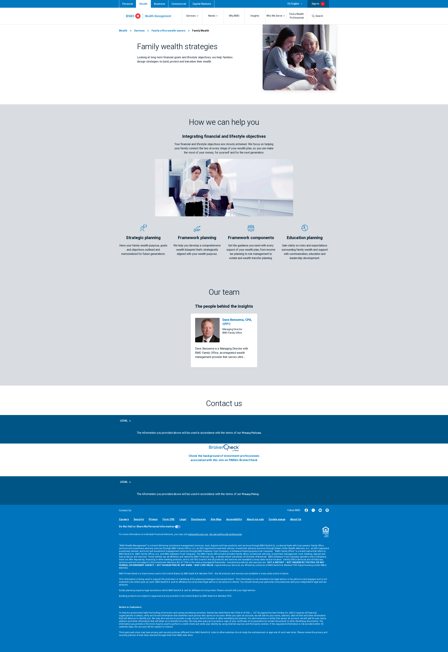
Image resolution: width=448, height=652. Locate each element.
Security (139, 519)
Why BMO (234, 16)
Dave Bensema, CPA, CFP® (237, 322)
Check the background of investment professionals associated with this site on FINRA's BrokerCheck (224, 458)
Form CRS (169, 519)
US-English (293, 4)
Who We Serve (274, 16)
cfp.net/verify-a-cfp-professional (225, 534)
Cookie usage (277, 519)
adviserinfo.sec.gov (198, 534)
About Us (295, 519)
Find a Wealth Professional (296, 15)
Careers (124, 519)
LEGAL (124, 421)
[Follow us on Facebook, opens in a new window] (306, 510)
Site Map (216, 519)
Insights (255, 16)
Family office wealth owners (169, 31)
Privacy (153, 519)
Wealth (123, 31)
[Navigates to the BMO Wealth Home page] (148, 16)
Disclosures (198, 519)
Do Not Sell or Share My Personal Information (146, 526)
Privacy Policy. (251, 494)
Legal (183, 519)
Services (191, 16)
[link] (127, 4)
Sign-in (315, 4)
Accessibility (234, 519)
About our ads (255, 519)
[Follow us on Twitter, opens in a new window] (313, 510)
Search (319, 16)
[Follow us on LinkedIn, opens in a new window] (327, 510)
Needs (211, 16)
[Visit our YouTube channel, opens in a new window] (320, 510)
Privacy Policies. (252, 433)
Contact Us (125, 510)
